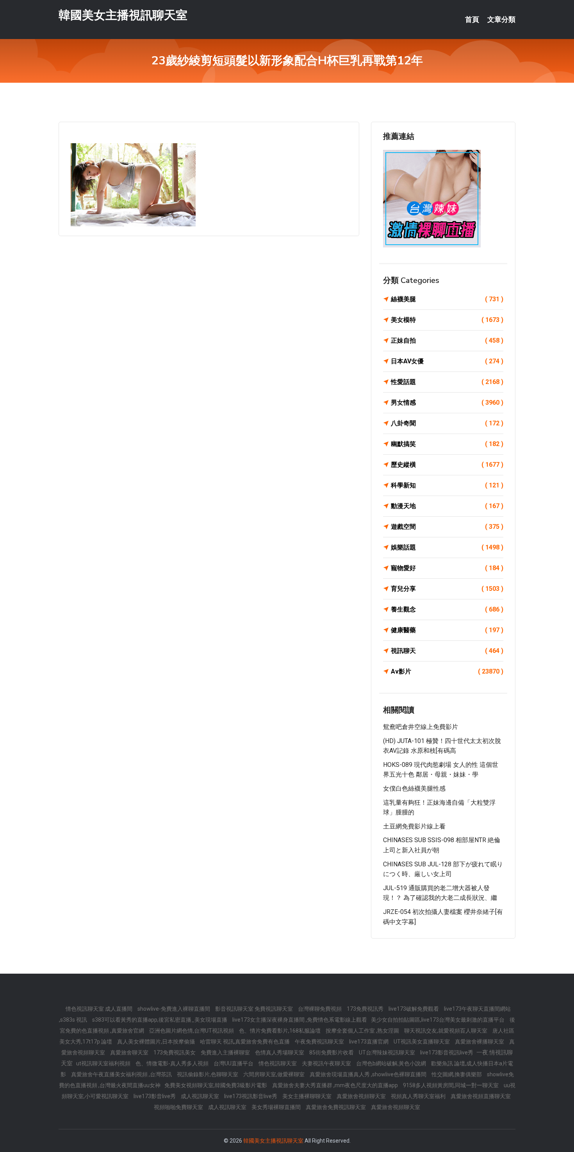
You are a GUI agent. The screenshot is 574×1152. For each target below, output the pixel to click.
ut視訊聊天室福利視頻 (104, 1063)
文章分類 (501, 19)
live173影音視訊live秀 (447, 1052)
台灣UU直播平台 (234, 1063)
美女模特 (447, 320)
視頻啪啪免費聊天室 (179, 1107)
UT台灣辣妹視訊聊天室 (387, 1052)
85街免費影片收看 (332, 1052)
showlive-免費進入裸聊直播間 (174, 1009)
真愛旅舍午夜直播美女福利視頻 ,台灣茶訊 (122, 1074)
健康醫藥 (447, 630)
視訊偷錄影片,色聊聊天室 (208, 1074)
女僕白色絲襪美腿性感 (414, 788)
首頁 (472, 19)
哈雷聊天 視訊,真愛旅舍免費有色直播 (245, 1041)
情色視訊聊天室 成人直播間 (100, 1009)
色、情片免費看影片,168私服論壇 (280, 1031)
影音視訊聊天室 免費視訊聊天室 (254, 1009)
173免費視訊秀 (366, 1009)
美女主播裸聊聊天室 (307, 1096)
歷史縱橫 (447, 464)
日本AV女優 (447, 361)
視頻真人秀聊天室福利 (419, 1096)
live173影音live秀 (155, 1096)
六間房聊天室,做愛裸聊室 (274, 1074)
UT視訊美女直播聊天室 (422, 1041)
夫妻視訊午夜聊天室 (327, 1063)
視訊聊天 (447, 650)
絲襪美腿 (447, 299)
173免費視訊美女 (175, 1052)
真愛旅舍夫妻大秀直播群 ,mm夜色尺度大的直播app (335, 1085)
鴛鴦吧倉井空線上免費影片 (420, 727)
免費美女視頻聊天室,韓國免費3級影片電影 (216, 1085)
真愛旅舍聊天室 (130, 1052)
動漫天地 (447, 506)
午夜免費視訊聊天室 (320, 1041)
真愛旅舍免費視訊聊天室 (336, 1107)
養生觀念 (447, 609)
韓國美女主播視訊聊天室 (123, 15)
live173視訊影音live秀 (251, 1096)
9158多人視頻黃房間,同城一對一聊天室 (451, 1085)
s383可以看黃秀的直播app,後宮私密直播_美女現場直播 (160, 1020)
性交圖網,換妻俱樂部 (457, 1074)
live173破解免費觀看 (414, 1009)
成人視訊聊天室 (200, 1096)
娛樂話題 (447, 547)
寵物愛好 (447, 568)
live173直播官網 (369, 1041)
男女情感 (447, 402)
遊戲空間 (447, 526)
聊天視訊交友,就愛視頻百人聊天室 (446, 1031)
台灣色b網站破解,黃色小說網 (391, 1063)
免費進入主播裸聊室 (226, 1052)
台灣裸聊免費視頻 (320, 1009)
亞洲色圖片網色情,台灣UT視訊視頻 (192, 1031)
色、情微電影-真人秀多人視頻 (172, 1063)
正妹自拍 (447, 340)
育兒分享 (447, 588)
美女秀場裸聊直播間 (276, 1107)
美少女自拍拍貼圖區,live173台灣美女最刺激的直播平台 (438, 1020)
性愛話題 (447, 382)
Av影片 (447, 671)
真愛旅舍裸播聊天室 (480, 1041)
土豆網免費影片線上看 (414, 826)
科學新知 (447, 485)
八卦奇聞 (447, 423)
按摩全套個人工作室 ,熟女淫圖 (363, 1031)
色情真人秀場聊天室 (280, 1052)
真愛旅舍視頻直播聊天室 (481, 1096)
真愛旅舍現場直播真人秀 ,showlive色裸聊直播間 (369, 1074)
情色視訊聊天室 (278, 1063)
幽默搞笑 (447, 444)
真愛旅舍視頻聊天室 (362, 1096)
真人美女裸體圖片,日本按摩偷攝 (156, 1041)
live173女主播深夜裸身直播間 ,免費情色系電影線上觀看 (299, 1020)
